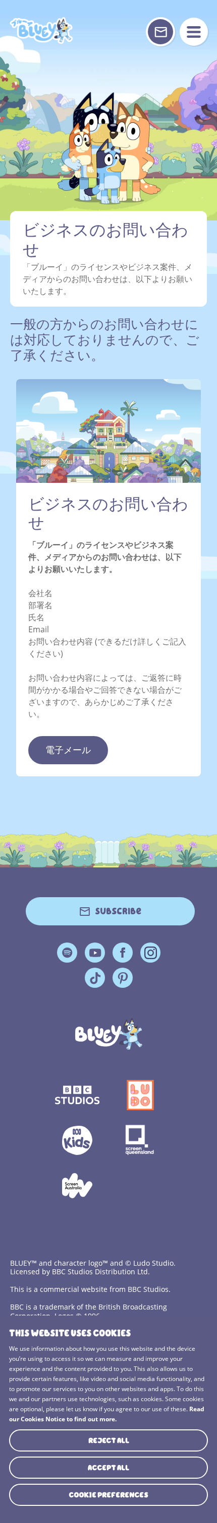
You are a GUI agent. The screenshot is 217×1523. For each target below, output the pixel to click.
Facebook (123, 952)
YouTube (95, 952)
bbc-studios (76, 1095)
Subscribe (118, 911)
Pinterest (123, 978)
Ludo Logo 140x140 (140, 1095)
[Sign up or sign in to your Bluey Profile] (160, 32)
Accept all (108, 1467)
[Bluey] (108, 1034)
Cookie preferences (108, 1494)
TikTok (95, 978)
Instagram (150, 952)
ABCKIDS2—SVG (76, 1140)
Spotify (67, 952)
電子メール (68, 750)
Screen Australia (76, 1186)
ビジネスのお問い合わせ (42, 30)
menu (194, 32)
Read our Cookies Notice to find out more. (106, 1414)
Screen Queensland (140, 1140)
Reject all (108, 1440)
